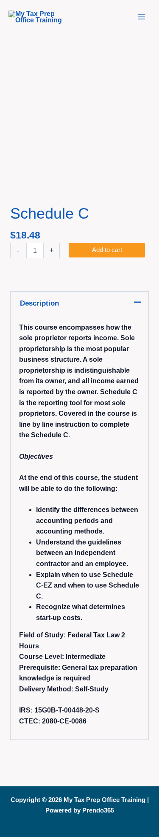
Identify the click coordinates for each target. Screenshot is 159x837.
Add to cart (107, 249)
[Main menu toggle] (142, 17)
